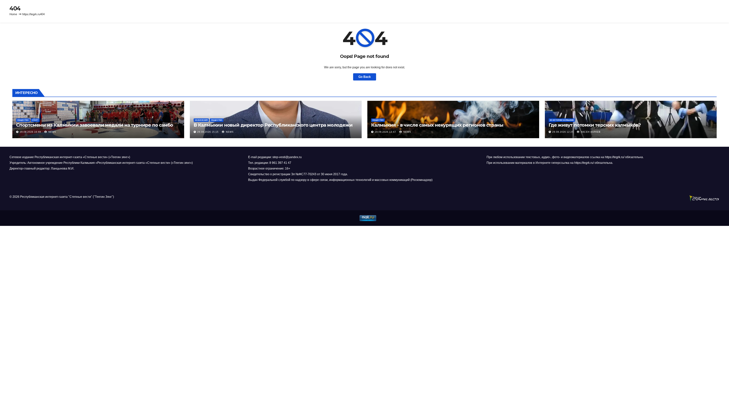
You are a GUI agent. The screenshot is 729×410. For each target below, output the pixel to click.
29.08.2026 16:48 (30, 132)
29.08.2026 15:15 (208, 132)
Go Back (364, 76)
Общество (23, 120)
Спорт (35, 120)
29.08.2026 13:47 (385, 132)
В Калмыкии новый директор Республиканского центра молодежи (273, 125)
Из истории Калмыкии (562, 120)
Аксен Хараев (590, 132)
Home (13, 14)
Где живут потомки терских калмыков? (595, 125)
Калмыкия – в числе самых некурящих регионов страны (437, 125)
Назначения (201, 120)
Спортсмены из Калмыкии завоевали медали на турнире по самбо (94, 125)
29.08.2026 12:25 (563, 132)
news (52, 132)
